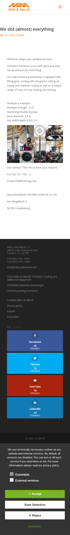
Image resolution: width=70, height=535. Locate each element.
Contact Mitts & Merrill (20, 300)
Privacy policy (15, 305)
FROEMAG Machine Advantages (25, 285)
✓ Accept (34, 493)
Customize (34, 526)
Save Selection (34, 504)
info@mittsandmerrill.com (22, 267)
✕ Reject (35, 515)
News (21, 35)
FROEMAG (13, 316)
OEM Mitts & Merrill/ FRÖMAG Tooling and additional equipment (32, 278)
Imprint (11, 311)
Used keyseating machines (22, 290)
